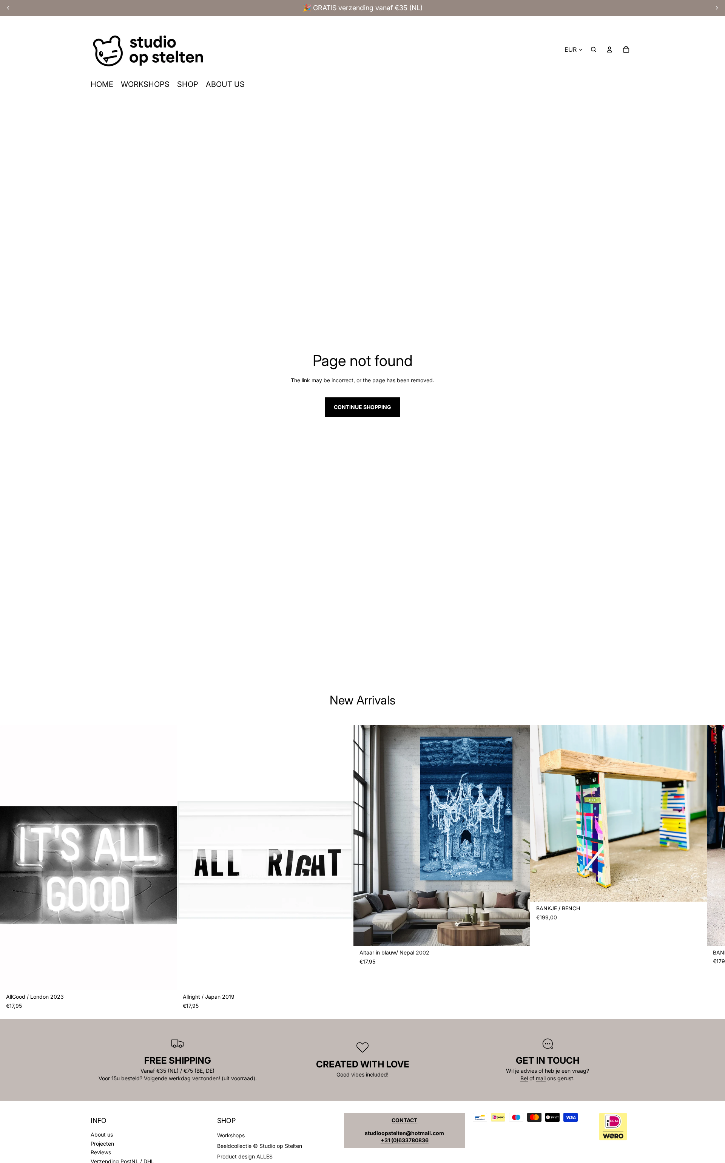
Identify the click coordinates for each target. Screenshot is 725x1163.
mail (541, 1078)
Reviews (101, 1152)
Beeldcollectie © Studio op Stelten (259, 1146)
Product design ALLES (245, 1156)
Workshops (231, 1135)
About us (102, 1134)
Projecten (102, 1143)
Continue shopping (362, 407)
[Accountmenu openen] (609, 49)
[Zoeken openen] (593, 49)
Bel (524, 1078)
